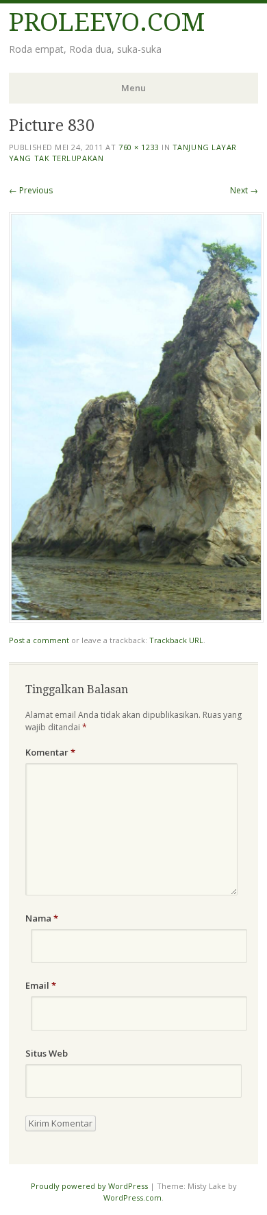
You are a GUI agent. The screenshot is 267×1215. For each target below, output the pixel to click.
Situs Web (46, 1053)
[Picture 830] (136, 618)
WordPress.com (132, 1197)
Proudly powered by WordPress (89, 1186)
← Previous (31, 190)
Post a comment (39, 640)
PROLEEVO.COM (107, 22)
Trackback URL (176, 640)
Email (40, 985)
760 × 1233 (139, 147)
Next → (244, 190)
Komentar (50, 752)
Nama (41, 918)
